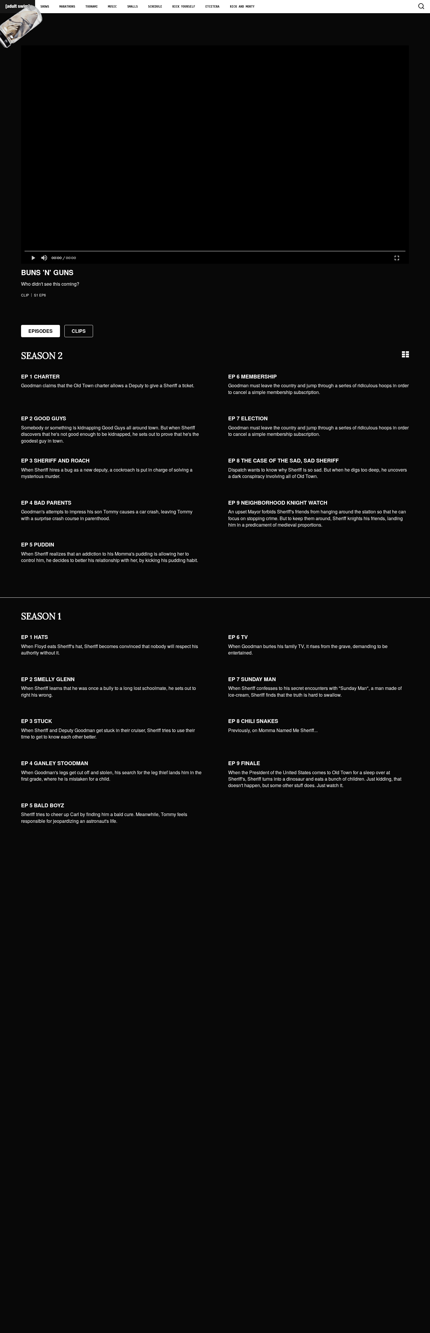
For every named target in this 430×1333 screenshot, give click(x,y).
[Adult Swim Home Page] (17, 6)
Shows (44, 6)
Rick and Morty (242, 6)
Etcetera (212, 6)
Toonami (91, 6)
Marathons (67, 6)
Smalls (132, 6)
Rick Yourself (183, 6)
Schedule (155, 6)
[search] (421, 6)
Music (112, 6)
